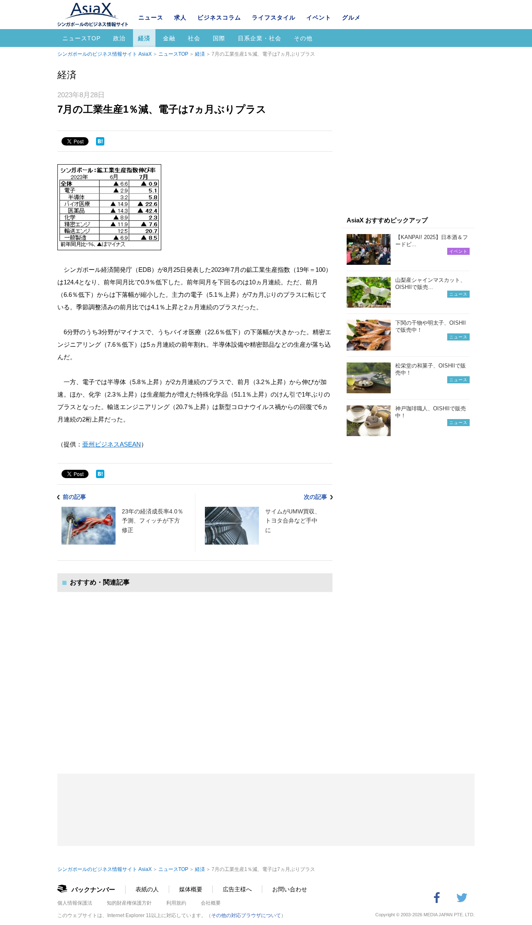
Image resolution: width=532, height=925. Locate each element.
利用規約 (176, 903)
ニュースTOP (81, 38)
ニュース (150, 17)
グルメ (351, 17)
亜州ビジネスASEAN (111, 444)
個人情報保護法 (74, 903)
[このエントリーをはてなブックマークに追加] (100, 141)
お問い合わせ (289, 889)
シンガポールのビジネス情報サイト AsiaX (104, 54)
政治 (119, 38)
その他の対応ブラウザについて (246, 915)
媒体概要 (190, 889)
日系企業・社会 (259, 38)
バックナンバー (93, 889)
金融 (169, 38)
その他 (303, 38)
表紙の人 (147, 889)
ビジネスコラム (219, 17)
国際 (219, 38)
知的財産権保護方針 (129, 903)
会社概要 (211, 903)
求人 (180, 17)
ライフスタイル (274, 17)
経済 (144, 38)
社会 (194, 38)
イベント (318, 17)
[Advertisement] (194, 674)
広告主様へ (237, 889)
